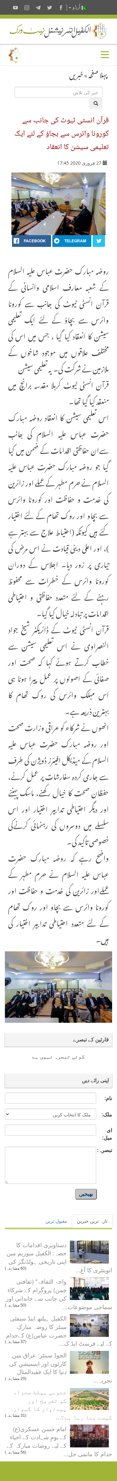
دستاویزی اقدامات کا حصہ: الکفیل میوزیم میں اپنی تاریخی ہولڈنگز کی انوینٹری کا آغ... (59, 1257)
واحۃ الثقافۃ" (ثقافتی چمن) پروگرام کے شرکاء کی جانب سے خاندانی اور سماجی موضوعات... (59, 1293)
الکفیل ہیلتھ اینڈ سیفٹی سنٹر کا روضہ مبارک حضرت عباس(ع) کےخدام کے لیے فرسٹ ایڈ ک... (59, 1330)
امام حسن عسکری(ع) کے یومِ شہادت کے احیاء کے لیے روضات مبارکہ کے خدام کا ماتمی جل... (59, 1441)
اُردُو (76, 7)
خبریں (76, 74)
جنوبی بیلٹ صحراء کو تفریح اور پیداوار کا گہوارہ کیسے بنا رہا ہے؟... (61, 1404)
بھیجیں (86, 1194)
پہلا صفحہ (97, 74)
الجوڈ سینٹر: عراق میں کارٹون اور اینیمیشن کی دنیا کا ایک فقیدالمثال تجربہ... (60, 1367)
